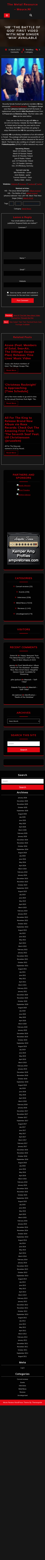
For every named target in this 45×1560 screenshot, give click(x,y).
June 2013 (22, 1285)
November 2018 (22, 1075)
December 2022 (22, 917)
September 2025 (22, 810)
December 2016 (22, 1150)
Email (22, 270)
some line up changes (19, 106)
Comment (22, 227)
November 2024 (22, 843)
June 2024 (22, 859)
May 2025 (22, 823)
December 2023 (22, 878)
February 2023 (22, 911)
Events (22, 592)
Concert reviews (22, 586)
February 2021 (22, 988)
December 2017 (22, 1111)
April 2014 (22, 1253)
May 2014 (22, 1250)
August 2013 (22, 1279)
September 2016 (22, 1159)
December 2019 (22, 1033)
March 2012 (22, 1334)
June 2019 (22, 1053)
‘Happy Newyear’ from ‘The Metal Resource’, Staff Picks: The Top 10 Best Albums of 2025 (24, 657)
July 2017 (22, 1127)
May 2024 (22, 862)
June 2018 (22, 1091)
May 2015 (22, 1211)
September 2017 (22, 1120)
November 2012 (22, 1308)
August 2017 (22, 1124)
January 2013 (22, 1301)
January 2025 (22, 836)
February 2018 (22, 1104)
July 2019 (22, 1049)
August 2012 (22, 1318)
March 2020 (22, 1024)
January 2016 (22, 1185)
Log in (23, 1368)
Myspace (22, 184)
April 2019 (22, 1059)
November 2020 (22, 998)
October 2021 (22, 962)
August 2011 (22, 1356)
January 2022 (22, 953)
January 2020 (22, 1030)
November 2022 (22, 920)
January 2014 (22, 1263)
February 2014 (22, 1259)
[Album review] (35, 191)
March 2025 (22, 830)
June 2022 (22, 936)
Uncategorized (22, 614)
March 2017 (22, 1140)
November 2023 (22, 882)
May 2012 (22, 1327)
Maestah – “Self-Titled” (28, 688)
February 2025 (22, 833)
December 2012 (22, 1305)
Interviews (21, 597)
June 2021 (22, 975)
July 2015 (22, 1204)
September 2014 (22, 1237)
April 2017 (22, 1137)
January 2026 (22, 798)
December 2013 (22, 1266)
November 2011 (22, 1347)
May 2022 (22, 940)
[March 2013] (28, 198)
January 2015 (22, 1224)
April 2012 (22, 1330)
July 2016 (22, 1166)
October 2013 (22, 1272)
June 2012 (22, 1324)
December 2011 (22, 1343)
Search (23, 750)
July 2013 (22, 1282)
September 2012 (22, 1314)
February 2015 (22, 1221)
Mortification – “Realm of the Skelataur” (25, 696)
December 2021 (22, 956)
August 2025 (22, 814)
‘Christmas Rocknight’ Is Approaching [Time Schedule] (20, 388)
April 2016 (22, 1175)
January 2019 (22, 1069)
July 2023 (22, 894)
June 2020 (22, 1014)
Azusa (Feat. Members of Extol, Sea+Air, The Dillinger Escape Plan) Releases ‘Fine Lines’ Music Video (21, 351)
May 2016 (22, 1172)
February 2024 (22, 872)
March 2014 (22, 1256)
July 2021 (22, 972)
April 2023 (22, 904)
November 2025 (22, 804)
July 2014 (22, 1243)
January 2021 (22, 991)
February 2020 (22, 1027)
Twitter (39, 184)
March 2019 (22, 1062)
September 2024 (22, 849)
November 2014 (22, 1230)
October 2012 (22, 1311)
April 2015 (22, 1214)
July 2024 (22, 856)
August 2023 (22, 891)
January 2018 (22, 1108)
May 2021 (22, 978)
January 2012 (22, 1340)
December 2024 (22, 840)
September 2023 (22, 888)
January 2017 (22, 1146)
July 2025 (22, 817)
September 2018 (22, 1082)
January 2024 (22, 875)
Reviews (21, 608)
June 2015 (22, 1208)
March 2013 (22, 1295)
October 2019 (22, 1040)
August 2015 (22, 1201)
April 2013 (22, 1292)
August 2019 (22, 1046)
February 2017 (22, 1143)
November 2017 (22, 1114)
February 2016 (22, 1182)
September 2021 (22, 965)
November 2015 (22, 1192)
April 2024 (22, 865)
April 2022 (22, 943)
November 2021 (22, 959)
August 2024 (22, 853)
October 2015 (22, 1195)
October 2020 (22, 1001)
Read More (11, 370)
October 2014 (22, 1234)
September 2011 (22, 1353)
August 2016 (22, 1163)
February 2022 (22, 949)
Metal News (26, 209)
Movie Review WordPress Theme (16, 1402)
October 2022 (22, 924)
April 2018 (22, 1098)
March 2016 (22, 1179)
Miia (18, 203)
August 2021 (22, 969)
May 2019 (22, 1056)
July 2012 (22, 1321)
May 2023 (22, 901)
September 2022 (22, 927)
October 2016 (22, 1156)
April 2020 (22, 1020)
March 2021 (22, 985)
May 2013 (22, 1288)
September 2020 (22, 1004)
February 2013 (22, 1298)
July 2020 (22, 1011)
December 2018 (22, 1072)
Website (14, 184)
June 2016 (22, 1169)
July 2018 (22, 1088)
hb (11, 203)
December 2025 (22, 801)
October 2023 (22, 885)
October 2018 (22, 1079)
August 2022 (22, 930)
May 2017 (22, 1133)
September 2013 (22, 1275)
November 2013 (22, 1269)
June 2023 (22, 898)
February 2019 (22, 1066)
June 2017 (22, 1130)
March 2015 (22, 1217)
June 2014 (22, 1246)
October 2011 (22, 1350)
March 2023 (22, 907)
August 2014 (22, 1240)
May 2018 (22, 1095)
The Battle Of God (31, 203)
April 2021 (22, 982)
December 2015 (22, 1188)
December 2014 (22, 1227)
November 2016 (22, 1153)
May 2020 (22, 1017)
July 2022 (22, 933)
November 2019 (22, 1037)
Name (22, 258)
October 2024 (22, 846)
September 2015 (22, 1198)
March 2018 (22, 1101)
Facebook (31, 184)
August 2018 (22, 1085)
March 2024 (22, 869)
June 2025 (22, 820)
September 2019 (22, 1043)
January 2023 (22, 914)
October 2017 (22, 1117)
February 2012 (22, 1337)
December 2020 (22, 995)
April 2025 (22, 827)
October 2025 (22, 807)
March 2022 (22, 946)
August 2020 (22, 1008)
